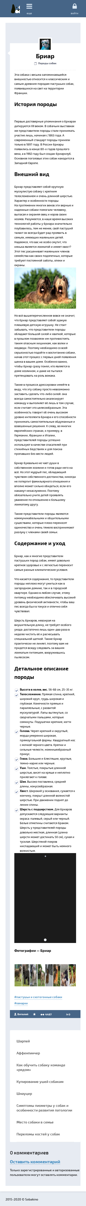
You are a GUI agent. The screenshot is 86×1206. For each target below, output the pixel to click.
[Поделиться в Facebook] (18, 272)
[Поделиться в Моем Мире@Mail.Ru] (35, 272)
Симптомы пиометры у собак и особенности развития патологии (44, 1107)
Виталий (22, 1014)
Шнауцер (24, 1093)
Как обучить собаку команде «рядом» (41, 1067)
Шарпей (23, 1041)
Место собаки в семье (35, 1122)
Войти (74, 13)
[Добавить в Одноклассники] (44, 272)
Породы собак (47, 63)
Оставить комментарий (35, 1161)
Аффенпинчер (28, 1053)
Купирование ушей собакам (40, 1081)
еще (29, 13)
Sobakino (15, 8)
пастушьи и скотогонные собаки (39, 997)
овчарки (22, 1003)
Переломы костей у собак (38, 1134)
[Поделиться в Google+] (27, 272)
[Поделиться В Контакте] (52, 272)
